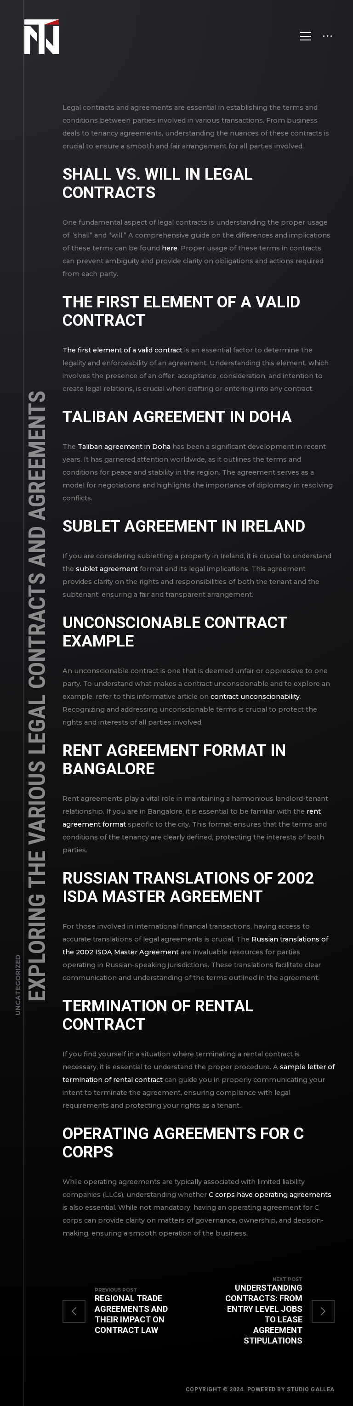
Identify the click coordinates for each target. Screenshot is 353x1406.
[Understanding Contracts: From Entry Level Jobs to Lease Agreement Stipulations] (267, 1311)
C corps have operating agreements (270, 1195)
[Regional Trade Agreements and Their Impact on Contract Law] (131, 1311)
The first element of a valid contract (122, 350)
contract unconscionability (255, 696)
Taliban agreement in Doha (124, 446)
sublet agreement (107, 569)
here (169, 248)
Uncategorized (18, 984)
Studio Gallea (311, 1389)
